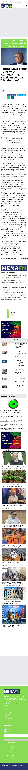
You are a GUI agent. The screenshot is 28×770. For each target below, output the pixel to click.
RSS (11, 757)
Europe (14, 40)
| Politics (5, 43)
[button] (20, 2)
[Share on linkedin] (12, 97)
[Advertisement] (14, 23)
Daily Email (13, 753)
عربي (16, 2)
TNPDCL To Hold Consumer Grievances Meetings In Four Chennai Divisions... (13, 564)
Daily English (8, 729)
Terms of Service (8, 709)
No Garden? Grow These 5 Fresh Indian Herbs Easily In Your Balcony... (13, 485)
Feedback (6, 723)
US (5, 40)
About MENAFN (8, 718)
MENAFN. (12, 765)
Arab (21, 40)
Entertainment (9, 46)
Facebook (13, 746)
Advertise (6, 716)
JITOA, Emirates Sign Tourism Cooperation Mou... (20, 387)
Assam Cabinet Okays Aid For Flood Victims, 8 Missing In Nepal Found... (12, 525)
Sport (21, 46)
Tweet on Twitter (22, 95)
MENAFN (5, 104)
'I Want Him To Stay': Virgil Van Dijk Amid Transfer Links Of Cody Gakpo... (13, 546)
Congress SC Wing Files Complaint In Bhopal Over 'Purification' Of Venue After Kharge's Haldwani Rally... (13, 583)
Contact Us (7, 714)
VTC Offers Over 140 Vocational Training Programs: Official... (20, 380)
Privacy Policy (7, 712)
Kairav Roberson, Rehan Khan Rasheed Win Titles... (11, 625)
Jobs (5, 721)
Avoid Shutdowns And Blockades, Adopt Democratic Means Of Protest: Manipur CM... (13, 507)
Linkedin (12, 755)
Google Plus (13, 750)
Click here (14, 703)
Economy (14, 43)
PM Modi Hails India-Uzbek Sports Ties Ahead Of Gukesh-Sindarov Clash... (13, 467)
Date (3, 90)
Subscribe (15, 740)
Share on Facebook (12, 95)
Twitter (12, 748)
